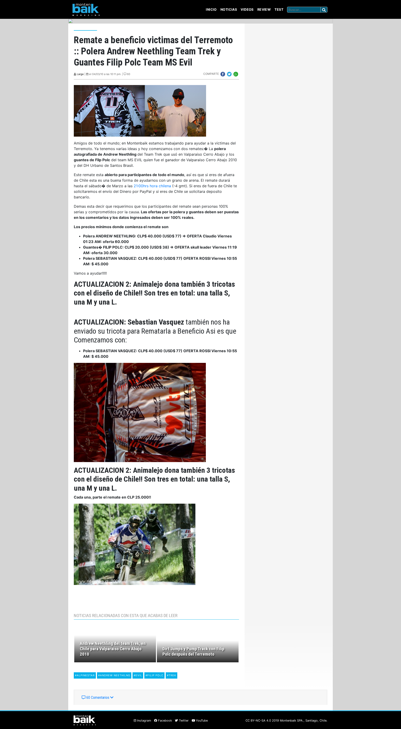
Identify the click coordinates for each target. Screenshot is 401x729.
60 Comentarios (97, 697)
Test (279, 9)
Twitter (183, 720)
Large (80, 74)
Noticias (228, 9)
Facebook (164, 720)
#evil (138, 675)
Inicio (211, 9)
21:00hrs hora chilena (152, 186)
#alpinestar (85, 675)
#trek (171, 675)
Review (264, 9)
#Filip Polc (154, 675)
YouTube (201, 720)
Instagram (143, 720)
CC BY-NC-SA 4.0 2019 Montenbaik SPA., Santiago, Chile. (286, 720)
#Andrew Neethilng (114, 675)
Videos (247, 9)
